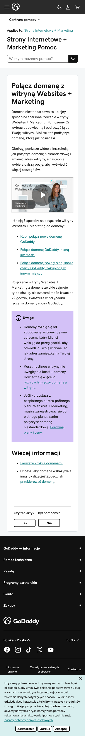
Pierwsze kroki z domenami (41, 463)
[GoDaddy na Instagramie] (17, 652)
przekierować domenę (37, 481)
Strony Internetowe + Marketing (48, 30)
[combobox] (37, 59)
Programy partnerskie (20, 582)
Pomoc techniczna (17, 559)
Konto (8, 594)
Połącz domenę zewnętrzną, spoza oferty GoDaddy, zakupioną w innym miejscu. (46, 268)
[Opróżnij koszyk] (77, 7)
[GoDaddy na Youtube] (50, 652)
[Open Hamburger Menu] (5, 7)
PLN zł (71, 640)
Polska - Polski (14, 640)
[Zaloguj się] (68, 7)
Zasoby (9, 571)
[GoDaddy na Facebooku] (6, 652)
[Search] (73, 59)
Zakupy (9, 605)
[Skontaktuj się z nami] (59, 7)
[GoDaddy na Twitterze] (39, 652)
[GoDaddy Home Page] (21, 621)
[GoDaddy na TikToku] (28, 652)
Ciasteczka (75, 669)
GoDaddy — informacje (21, 548)
